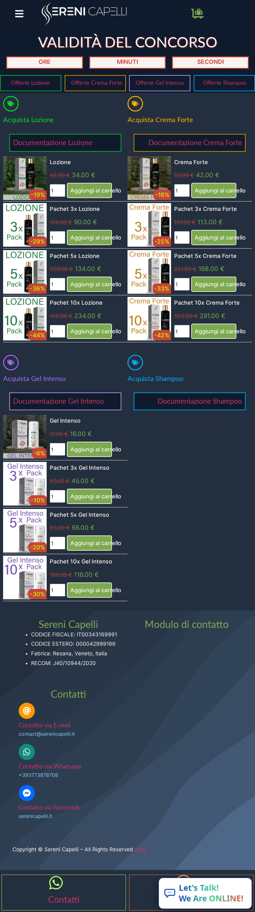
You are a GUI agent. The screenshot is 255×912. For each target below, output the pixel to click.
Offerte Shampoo (224, 83)
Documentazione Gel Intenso (58, 401)
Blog (140, 849)
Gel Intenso (65, 420)
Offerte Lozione (30, 83)
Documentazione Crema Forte (195, 142)
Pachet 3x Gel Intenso (79, 467)
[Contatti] (56, 883)
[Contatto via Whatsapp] (27, 752)
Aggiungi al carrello (91, 190)
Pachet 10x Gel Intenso (81, 561)
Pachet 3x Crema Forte (205, 209)
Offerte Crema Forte (96, 83)
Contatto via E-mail (45, 725)
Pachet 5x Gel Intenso (79, 514)
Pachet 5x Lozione (75, 256)
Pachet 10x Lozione (76, 302)
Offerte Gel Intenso (160, 83)
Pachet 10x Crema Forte (207, 302)
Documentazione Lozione (52, 142)
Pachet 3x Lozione (75, 209)
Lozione (60, 162)
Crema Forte (191, 162)
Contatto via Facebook (49, 808)
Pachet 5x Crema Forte (205, 256)
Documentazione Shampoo (200, 401)
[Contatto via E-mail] (27, 711)
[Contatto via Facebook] (27, 793)
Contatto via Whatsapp (50, 766)
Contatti (64, 899)
